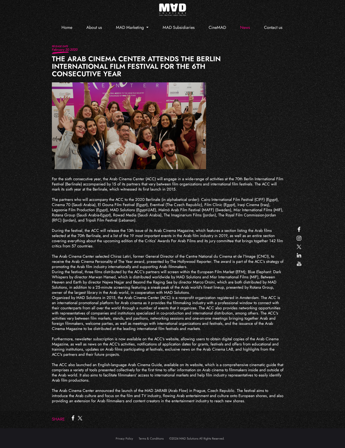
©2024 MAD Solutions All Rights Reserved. (197, 438)
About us (94, 27)
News (245, 27)
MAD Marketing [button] (130, 27)
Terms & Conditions (151, 438)
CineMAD (217, 27)
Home (66, 27)
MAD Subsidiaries (179, 27)
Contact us (273, 27)
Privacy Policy (124, 438)
